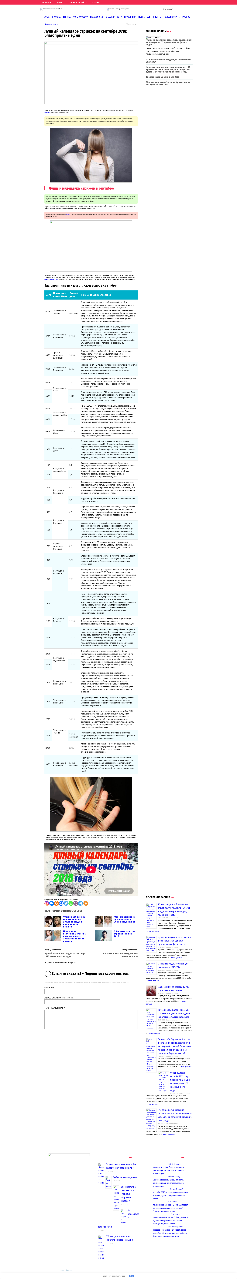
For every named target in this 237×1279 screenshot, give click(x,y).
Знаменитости (114, 17)
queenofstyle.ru (66, 1270)
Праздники (130, 17)
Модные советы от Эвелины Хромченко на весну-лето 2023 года (168, 83)
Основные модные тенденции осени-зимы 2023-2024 (168, 60)
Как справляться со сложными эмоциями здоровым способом (128, 1193)
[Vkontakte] (51, 903)
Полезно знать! (172, 17)
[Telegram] (80, 903)
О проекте (59, 2)
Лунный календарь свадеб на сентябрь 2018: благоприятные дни (65, 955)
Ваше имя (49, 987)
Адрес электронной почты (59, 998)
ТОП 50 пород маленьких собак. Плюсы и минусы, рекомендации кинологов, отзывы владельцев (174, 1013)
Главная (46, 2)
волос (68, 214)
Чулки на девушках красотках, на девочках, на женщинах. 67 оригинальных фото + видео (169, 42)
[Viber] (75, 903)
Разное (186, 17)
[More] (86, 903)
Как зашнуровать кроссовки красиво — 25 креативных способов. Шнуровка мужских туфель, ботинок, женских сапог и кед (168, 69)
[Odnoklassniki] (56, 903)
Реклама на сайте (78, 2)
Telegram (95, 2)
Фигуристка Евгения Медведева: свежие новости (120, 955)
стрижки (47, 112)
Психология (97, 17)
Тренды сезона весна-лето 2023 (162, 77)
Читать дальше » (152, 931)
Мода (46, 17)
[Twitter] (66, 903)
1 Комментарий (172, 918)
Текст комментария (55, 1008)
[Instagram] (46, 903)
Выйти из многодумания (125, 1177)
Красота (56, 17)
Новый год (144, 17)
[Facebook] (61, 903)
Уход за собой (80, 17)
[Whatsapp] (70, 903)
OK (131, 1276)
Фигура (66, 17)
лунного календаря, (51, 279)
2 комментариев (172, 1020)
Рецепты (156, 17)
